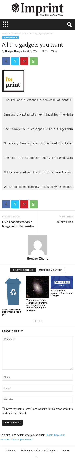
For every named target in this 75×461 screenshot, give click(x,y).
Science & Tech (18, 33)
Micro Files (65, 222)
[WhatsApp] (34, 61)
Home (5, 33)
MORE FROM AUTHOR (50, 269)
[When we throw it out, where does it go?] (13, 291)
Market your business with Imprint (38, 450)
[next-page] (40, 321)
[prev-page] (35, 321)
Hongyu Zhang (13, 51)
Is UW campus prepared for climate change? (61, 293)
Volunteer (11, 450)
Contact (65, 450)
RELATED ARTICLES (23, 269)
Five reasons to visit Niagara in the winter (18, 224)
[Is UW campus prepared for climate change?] (62, 282)
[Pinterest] (24, 61)
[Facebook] (6, 61)
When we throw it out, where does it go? (11, 312)
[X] (15, 61)
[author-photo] (37, 245)
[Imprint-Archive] (37, 9)
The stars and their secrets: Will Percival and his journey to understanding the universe (36, 305)
